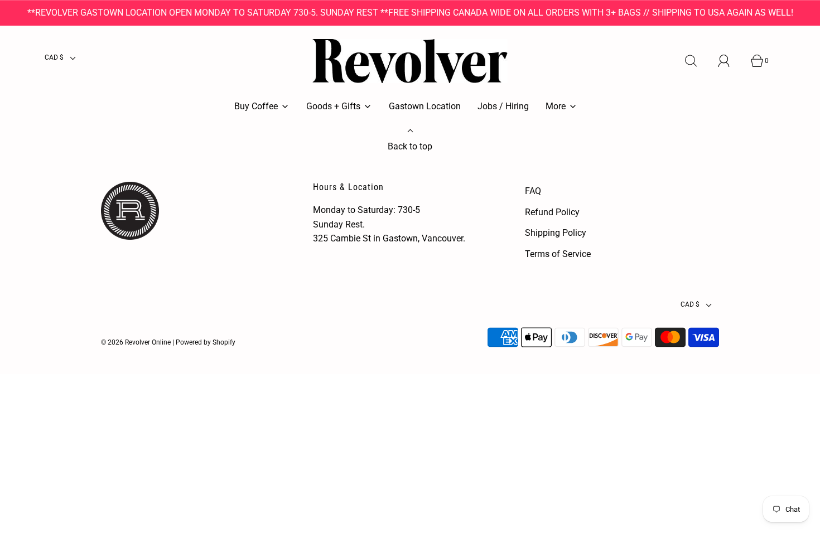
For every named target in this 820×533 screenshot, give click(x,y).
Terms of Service (558, 254)
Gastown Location (425, 106)
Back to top (410, 146)
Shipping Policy (555, 232)
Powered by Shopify (205, 342)
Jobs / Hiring (503, 106)
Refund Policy (552, 212)
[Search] (697, 61)
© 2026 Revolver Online (136, 342)
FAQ (533, 191)
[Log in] (730, 61)
